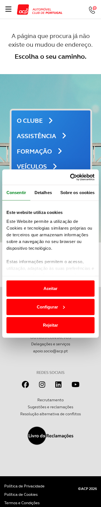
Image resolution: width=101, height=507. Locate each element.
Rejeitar (50, 325)
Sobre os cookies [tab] (77, 192)
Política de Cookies (21, 494)
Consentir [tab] (16, 192)
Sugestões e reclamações (50, 406)
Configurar (47, 306)
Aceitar (50, 288)
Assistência (36, 136)
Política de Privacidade (24, 486)
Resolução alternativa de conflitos (50, 413)
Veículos (32, 166)
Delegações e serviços (50, 343)
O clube (30, 121)
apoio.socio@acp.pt (50, 350)
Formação (34, 151)
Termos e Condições (22, 502)
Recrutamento (50, 399)
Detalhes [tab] (43, 192)
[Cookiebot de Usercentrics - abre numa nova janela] (71, 177)
